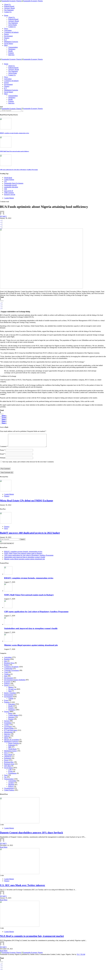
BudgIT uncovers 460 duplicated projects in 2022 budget (30, 532)
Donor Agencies (13, 743)
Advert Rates (12, 25)
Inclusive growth (9, 194)
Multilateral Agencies (11, 41)
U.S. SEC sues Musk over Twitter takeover (22, 885)
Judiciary (7, 736)
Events (10, 771)
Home (6, 15)
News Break (8, 754)
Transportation (13, 47)
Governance (8, 726)
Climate (10, 698)
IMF (9, 747)
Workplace (11, 49)
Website (2, 458)
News (6, 28)
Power (6, 760)
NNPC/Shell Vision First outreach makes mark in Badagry (14, 151)
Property (11, 708)
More (6, 45)
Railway (11, 786)
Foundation (8, 723)
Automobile (12, 781)
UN (5, 181)
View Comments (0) (7, 472)
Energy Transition (10, 693)
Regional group (9, 764)
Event (6, 700)
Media (6, 738)
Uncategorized (9, 788)
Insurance (11, 717)
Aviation (11, 782)
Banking (7, 659)
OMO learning (9, 192)
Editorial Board (9, 6)
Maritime (11, 784)
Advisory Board (9, 8)
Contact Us (7, 12)
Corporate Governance (11, 670)
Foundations (12, 773)
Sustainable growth (10, 185)
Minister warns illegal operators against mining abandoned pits (24, 559)
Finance (6, 38)
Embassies (11, 745)
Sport (6, 775)
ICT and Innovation (10, 730)
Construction (8, 668)
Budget (6, 665)
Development (8, 678)
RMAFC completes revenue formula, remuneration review (14, 133)
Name (2, 450)
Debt (5, 676)
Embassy (7, 683)
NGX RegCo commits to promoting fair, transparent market (32, 936)
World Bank (8, 178)
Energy (6, 34)
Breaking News (9, 663)
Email (2, 454)
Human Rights (9, 728)
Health (10, 51)
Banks (10, 713)
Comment (4, 446)
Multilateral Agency (10, 751)
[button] (1, 107)
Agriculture (8, 30)
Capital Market (9, 198)
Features (11, 53)
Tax (5, 777)
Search (22, 539)
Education (11, 704)
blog (5, 661)
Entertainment (8, 695)
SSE (5, 189)
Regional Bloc (9, 762)
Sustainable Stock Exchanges (13, 183)
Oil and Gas (12, 689)
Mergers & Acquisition (11, 739)
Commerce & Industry (11, 32)
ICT (5, 40)
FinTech (7, 721)
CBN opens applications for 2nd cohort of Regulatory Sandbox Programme (19, 169)
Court (6, 672)
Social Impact (8, 43)
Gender (6, 724)
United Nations (9, 179)
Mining (10, 687)
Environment (8, 36)
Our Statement (9, 10)
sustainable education (11, 187)
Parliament (7, 758)
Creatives (7, 674)
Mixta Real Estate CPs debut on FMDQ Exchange (26, 500)
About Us (7, 4)
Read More (3, 847)
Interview (11, 55)
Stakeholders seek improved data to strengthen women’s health (24, 557)
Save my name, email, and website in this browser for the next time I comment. (28, 462)
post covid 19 (8, 191)
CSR (9, 769)
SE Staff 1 (3, 216)
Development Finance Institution (14, 680)
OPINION (7, 756)
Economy (7, 681)
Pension (10, 719)
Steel (9, 691)
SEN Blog (7, 766)
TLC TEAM (81, 954)
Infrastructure (8, 732)
